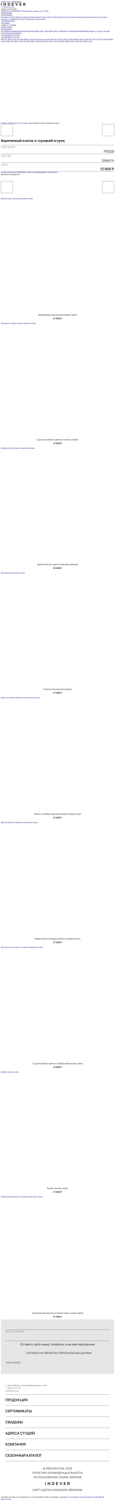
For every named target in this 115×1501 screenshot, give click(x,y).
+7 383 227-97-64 (7, 7)
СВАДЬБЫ (5, 23)
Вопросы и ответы (95, 31)
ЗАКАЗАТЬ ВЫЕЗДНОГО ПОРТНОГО (42, 172)
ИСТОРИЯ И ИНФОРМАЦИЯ (13, 31)
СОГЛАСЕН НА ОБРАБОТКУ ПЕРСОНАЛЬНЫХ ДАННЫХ (59, 1353)
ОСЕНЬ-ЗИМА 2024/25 (76, 39)
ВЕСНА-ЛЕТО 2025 (58, 39)
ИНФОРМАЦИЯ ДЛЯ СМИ (37, 31)
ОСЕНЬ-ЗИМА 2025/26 (26, 39)
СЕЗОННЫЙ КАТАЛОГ (10, 35)
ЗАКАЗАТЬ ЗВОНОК (13, 1363)
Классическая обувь (73, 17)
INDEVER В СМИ (55, 31)
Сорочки (12, 17)
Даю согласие (6, 1499)
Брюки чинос (41, 17)
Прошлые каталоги (43, 39)
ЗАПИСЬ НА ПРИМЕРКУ (11, 2)
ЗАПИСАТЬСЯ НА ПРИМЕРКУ (13, 172)
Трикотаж (62, 17)
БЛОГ (65, 31)
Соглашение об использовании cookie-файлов (86, 1497)
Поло (56, 17)
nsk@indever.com (12, 1391)
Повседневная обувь (89, 17)
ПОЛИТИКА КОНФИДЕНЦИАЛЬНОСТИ (57, 1472)
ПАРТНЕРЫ (6, 33)
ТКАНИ (106, 31)
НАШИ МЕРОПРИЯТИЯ (78, 31)
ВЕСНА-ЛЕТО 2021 (84, 41)
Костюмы (4, 17)
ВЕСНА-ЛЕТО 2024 (93, 39)
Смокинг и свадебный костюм (12, 19)
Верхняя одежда (22, 17)
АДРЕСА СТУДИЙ (8, 25)
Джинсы (50, 17)
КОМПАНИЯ (6, 27)
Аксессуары (102, 17)
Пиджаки (32, 17)
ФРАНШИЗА (16, 33)
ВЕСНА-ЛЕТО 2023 (15, 41)
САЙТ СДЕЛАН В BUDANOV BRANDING (58, 1490)
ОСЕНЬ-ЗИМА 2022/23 (32, 41)
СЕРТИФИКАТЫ (8, 21)
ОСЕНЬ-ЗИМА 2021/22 (67, 41)
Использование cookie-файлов (57, 1477)
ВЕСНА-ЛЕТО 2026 (9, 39)
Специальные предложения (35, 19)
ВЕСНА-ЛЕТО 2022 (50, 41)
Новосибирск (35, 11)
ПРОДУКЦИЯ (6, 13)
